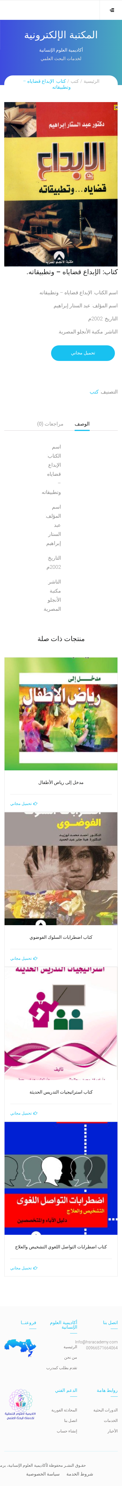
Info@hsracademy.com (96, 1342)
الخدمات (111, 1420)
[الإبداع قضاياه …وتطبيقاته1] (61, 184)
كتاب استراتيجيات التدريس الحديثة (61, 1092)
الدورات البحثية (105, 1410)
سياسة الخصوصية (43, 1474)
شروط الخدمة (79, 1474)
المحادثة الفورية (64, 1410)
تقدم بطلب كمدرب (61, 1367)
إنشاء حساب (67, 1431)
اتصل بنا (70, 1420)
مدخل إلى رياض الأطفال (61, 782)
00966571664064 (102, 1348)
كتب (75, 81)
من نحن (70, 1357)
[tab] (82, 426)
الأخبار (113, 1431)
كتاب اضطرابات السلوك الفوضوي (61, 937)
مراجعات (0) (50, 424)
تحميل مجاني (83, 352)
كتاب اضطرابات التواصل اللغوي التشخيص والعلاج (61, 1247)
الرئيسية (91, 81)
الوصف (82, 424)
